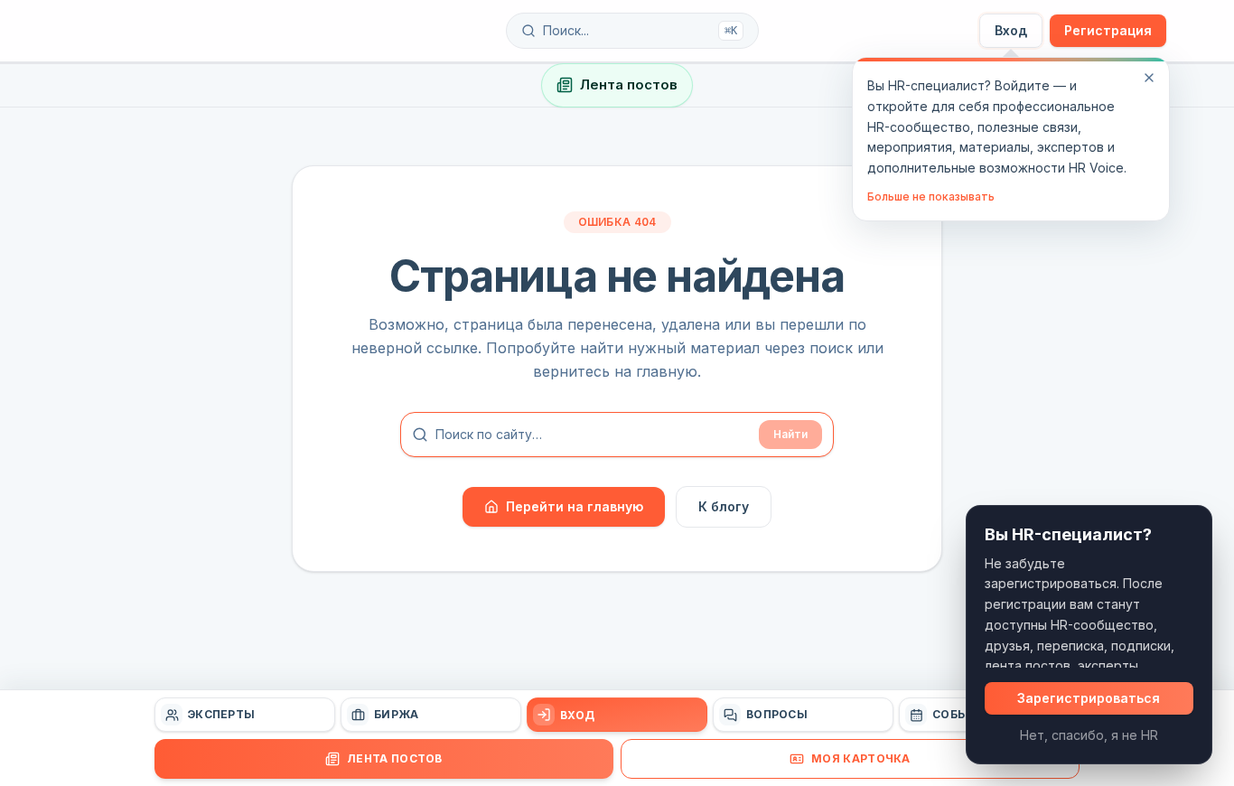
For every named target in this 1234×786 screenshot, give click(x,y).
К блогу (723, 506)
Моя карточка (861, 758)
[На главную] (176, 31)
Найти (790, 434)
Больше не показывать (931, 196)
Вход (1011, 30)
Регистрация (1108, 30)
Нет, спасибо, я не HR (1089, 735)
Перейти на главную (574, 506)
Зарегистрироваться (1088, 698)
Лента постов (629, 84)
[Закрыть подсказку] (1149, 77)
